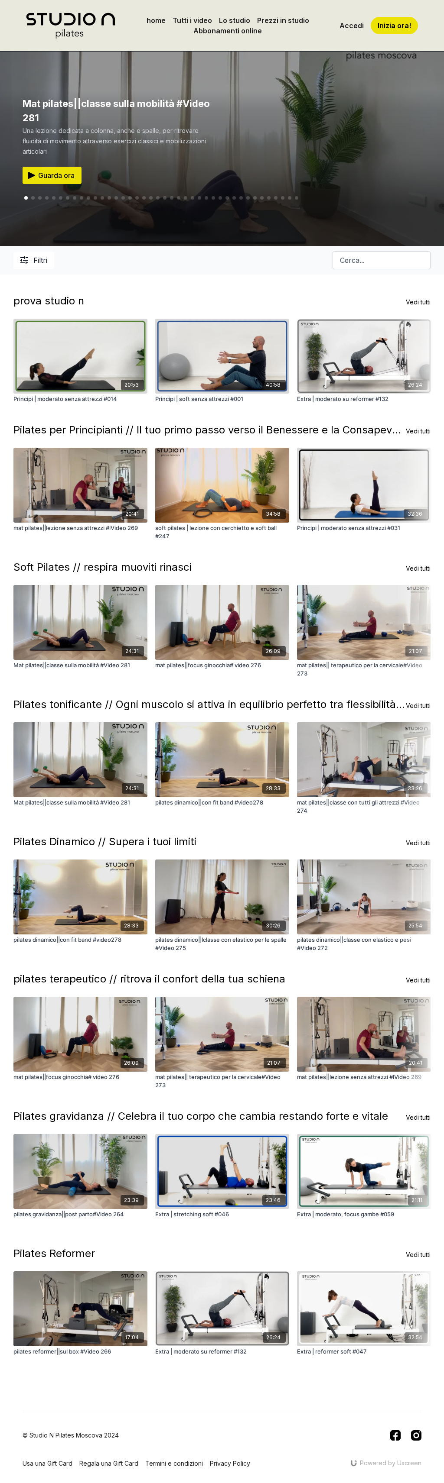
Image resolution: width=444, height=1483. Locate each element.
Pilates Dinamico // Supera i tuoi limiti (104, 841)
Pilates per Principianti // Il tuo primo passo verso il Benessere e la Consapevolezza (209, 429)
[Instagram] (416, 1435)
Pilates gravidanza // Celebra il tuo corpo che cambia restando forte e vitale (200, 1116)
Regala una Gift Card (108, 1463)
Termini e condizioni (174, 1463)
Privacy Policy (230, 1463)
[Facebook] (395, 1435)
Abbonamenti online (227, 30)
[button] (33, 198)
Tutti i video (192, 20)
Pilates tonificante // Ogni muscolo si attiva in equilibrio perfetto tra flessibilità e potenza (209, 704)
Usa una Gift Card (47, 1463)
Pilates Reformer (54, 1253)
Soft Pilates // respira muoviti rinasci (102, 567)
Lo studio (234, 20)
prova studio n (48, 300)
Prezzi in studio (283, 20)
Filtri (40, 260)
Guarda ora (56, 175)
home (156, 20)
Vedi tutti (418, 302)
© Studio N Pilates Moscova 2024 (71, 1435)
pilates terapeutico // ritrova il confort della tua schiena (149, 979)
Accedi (352, 25)
